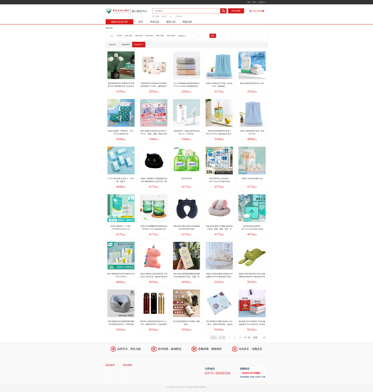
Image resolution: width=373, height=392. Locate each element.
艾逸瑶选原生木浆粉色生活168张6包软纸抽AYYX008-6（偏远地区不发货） (153, 86)
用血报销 (109, 381)
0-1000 (119, 36)
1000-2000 (128, 36)
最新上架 (171, 22)
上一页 (222, 338)
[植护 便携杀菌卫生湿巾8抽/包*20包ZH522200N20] (121, 256)
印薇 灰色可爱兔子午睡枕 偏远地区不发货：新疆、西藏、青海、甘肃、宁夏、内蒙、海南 (219, 229)
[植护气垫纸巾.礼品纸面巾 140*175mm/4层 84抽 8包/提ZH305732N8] (219, 160)
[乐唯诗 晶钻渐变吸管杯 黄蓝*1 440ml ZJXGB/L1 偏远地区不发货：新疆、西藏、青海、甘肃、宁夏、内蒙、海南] (219, 113)
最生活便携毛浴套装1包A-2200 (252, 83)
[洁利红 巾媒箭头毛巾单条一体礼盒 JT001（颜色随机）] (219, 65)
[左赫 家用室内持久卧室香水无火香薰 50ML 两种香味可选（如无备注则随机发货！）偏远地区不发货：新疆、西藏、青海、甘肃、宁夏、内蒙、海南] (121, 65)
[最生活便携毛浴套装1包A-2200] (252, 65)
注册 (254, 2)
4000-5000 (160, 36)
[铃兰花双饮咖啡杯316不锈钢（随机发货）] (186, 303)
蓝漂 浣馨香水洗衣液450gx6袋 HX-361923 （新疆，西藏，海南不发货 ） (153, 134)
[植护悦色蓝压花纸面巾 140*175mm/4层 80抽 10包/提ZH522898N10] (252, 208)
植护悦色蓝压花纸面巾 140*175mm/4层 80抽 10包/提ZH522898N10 (252, 229)
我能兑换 (187, 22)
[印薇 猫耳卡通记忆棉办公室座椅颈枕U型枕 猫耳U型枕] (186, 208)
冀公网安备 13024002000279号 (176, 387)
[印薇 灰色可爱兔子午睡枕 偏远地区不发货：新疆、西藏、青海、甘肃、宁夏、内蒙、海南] (219, 208)
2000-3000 (139, 36)
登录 (249, 2)
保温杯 (164, 16)
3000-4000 (149, 36)
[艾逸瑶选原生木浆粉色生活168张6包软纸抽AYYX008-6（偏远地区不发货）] (153, 65)
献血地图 (109, 377)
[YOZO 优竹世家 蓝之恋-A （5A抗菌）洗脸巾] (121, 160)
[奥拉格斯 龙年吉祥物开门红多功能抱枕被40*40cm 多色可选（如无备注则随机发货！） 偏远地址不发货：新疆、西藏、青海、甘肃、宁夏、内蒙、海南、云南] (252, 303)
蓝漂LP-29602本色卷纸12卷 (252, 179)
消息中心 (262, 2)
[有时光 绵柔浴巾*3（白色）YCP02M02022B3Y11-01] (121, 208)
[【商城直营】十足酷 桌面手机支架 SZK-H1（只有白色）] (186, 113)
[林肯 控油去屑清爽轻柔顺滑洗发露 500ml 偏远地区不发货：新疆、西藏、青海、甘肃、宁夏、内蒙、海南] (186, 256)
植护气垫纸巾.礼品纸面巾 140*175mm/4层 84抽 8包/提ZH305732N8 (219, 181)
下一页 (247, 338)
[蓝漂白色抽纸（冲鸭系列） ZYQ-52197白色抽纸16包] (121, 113)
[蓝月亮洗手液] (186, 160)
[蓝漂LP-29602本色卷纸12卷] (252, 160)
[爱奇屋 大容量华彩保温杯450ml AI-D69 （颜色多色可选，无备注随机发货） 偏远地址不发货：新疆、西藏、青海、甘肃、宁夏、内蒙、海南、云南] (153, 303)
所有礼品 (154, 22)
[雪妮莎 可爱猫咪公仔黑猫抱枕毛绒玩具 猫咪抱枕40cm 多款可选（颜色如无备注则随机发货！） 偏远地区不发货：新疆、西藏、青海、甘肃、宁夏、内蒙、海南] (153, 160)
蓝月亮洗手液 (186, 179)
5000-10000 (171, 36)
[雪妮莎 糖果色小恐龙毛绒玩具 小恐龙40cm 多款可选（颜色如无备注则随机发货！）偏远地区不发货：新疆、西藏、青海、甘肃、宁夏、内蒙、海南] (153, 256)
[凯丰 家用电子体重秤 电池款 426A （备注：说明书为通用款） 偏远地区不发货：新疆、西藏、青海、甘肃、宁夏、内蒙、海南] (219, 303)
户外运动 (178, 16)
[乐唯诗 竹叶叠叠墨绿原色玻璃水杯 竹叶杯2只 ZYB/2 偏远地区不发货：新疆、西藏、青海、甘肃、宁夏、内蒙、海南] (153, 208)
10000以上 (182, 36)
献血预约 (109, 369)
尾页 (255, 338)
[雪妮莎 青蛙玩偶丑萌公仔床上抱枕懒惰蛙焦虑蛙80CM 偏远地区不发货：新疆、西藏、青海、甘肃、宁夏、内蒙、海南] (252, 256)
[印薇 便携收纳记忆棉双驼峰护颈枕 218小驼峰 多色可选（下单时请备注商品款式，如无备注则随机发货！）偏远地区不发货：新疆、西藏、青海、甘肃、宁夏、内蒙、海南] (121, 303)
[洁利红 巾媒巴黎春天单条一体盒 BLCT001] (252, 113)
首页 (140, 22)
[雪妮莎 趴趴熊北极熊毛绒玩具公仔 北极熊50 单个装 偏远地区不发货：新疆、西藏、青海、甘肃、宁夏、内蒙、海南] (219, 256)
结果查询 (109, 373)
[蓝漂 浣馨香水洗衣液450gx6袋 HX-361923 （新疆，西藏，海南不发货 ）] (153, 113)
